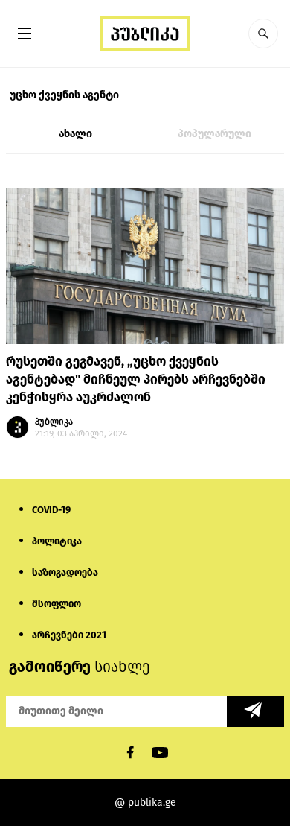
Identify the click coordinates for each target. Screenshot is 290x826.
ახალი (75, 133)
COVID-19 (51, 509)
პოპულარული (214, 133)
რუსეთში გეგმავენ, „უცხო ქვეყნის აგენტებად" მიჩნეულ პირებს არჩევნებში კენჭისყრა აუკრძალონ (135, 379)
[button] (263, 33)
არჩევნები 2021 (69, 635)
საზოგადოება (65, 572)
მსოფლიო (56, 603)
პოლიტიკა (57, 541)
